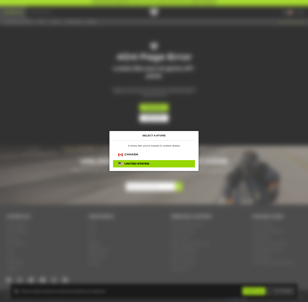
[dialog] (154, 151)
